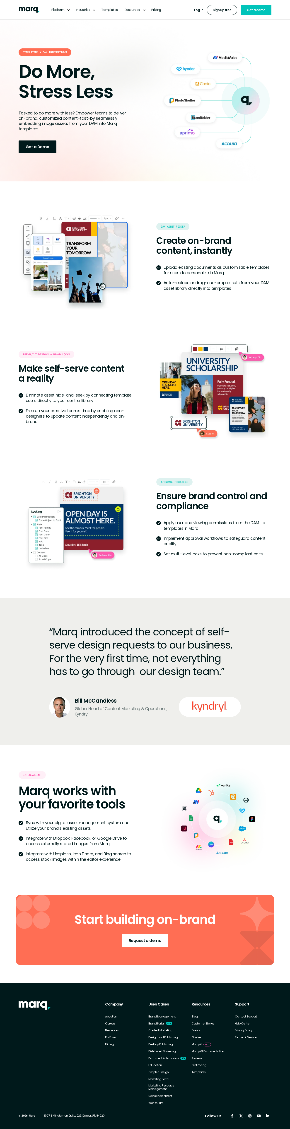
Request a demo (145, 940)
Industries (83, 9)
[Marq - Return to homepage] (35, 1005)
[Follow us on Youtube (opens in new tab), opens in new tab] (259, 1116)
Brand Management (161, 1016)
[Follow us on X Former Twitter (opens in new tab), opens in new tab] (241, 1116)
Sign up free (222, 10)
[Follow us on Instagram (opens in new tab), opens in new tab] (250, 1116)
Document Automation (163, 1058)
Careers (110, 1023)
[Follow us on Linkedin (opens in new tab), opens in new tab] (267, 1116)
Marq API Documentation (208, 1051)
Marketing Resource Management (161, 1087)
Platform (58, 9)
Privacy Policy (243, 1030)
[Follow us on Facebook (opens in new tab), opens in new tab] (232, 1116)
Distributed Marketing (162, 1051)
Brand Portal (156, 1023)
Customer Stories (203, 1023)
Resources (132, 9)
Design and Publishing (163, 1037)
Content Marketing (160, 1030)
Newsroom (112, 1030)
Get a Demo (37, 147)
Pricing (156, 9)
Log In (198, 10)
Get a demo (256, 10)
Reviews (197, 1058)
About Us (111, 1016)
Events (196, 1030)
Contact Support (246, 1016)
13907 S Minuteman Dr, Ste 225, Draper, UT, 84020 (74, 1115)
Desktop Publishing (160, 1044)
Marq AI (196, 1044)
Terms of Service (245, 1037)
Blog (195, 1016)
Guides (196, 1037)
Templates (109, 9)
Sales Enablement (160, 1096)
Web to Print (155, 1103)
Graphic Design (158, 1072)
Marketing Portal (158, 1079)
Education (155, 1065)
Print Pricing (199, 1065)
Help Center (242, 1023)
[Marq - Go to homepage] (29, 10)
